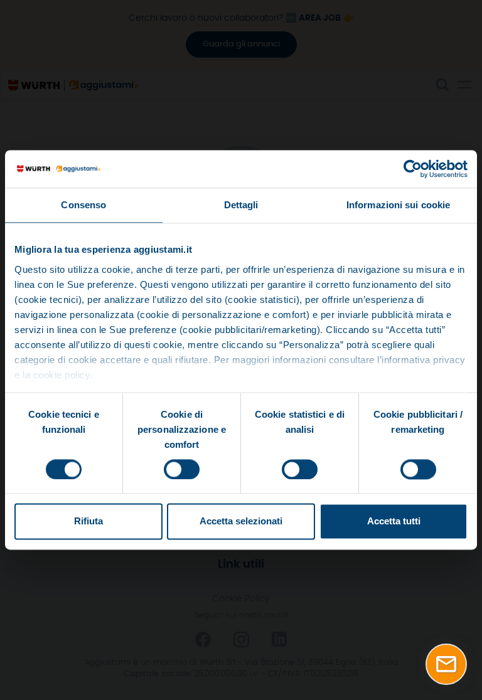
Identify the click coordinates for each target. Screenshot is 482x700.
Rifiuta (88, 521)
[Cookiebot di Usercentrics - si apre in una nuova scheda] (413, 168)
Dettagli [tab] (241, 204)
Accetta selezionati (241, 521)
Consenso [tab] (83, 204)
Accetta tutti (393, 521)
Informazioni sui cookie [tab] (398, 204)
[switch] (182, 469)
